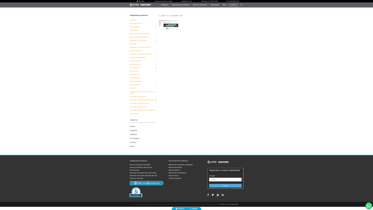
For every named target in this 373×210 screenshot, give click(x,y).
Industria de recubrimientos (138, 57)
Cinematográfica (135, 27)
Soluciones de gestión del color (139, 103)
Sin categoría (135, 138)
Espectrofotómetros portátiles (139, 37)
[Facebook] (208, 195)
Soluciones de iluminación (138, 107)
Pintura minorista (135, 85)
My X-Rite (141, 1)
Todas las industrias (175, 178)
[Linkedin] (223, 195)
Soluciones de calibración (138, 97)
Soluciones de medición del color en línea (142, 110)
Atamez (163, 16)
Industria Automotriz (136, 51)
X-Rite (132, 146)
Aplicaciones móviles (136, 23)
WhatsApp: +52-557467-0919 (209, 1)
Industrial (133, 134)
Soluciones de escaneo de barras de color (143, 100)
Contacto (223, 204)
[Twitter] (213, 195)
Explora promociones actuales (163, 1)
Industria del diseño (136, 61)
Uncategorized (134, 114)
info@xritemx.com (186, 1)
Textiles (133, 142)
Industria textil (134, 71)
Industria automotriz (175, 167)
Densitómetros (134, 170)
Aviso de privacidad (232, 204)
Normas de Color (135, 74)
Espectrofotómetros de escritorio (140, 34)
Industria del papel (135, 64)
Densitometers (134, 30)
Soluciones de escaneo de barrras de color (143, 176)
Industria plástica (135, 68)
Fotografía (133, 44)
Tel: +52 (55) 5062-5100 (232, 1)
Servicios (132, 88)
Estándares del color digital (138, 40)
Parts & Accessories (136, 81)
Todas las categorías (136, 178)
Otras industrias (135, 78)
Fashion (132, 126)
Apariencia (133, 20)
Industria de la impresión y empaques (141, 54)
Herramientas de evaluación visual (140, 47)
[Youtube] (218, 195)
